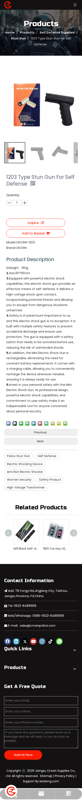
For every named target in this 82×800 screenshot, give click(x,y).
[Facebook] (7, 641)
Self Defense (47, 456)
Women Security (19, 480)
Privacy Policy (65, 776)
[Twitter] (24, 641)
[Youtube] (33, 641)
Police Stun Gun (18, 456)
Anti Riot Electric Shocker (25, 472)
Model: (11, 242)
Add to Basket (33, 233)
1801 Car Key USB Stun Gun (55, 548)
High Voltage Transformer (26, 487)
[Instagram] (42, 641)
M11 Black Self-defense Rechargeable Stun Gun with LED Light (26, 548)
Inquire (33, 222)
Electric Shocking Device (25, 464)
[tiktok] (50, 641)
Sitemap (46, 776)
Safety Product (50, 480)
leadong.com (49, 781)
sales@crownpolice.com (38, 625)
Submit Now (23, 755)
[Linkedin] (16, 641)
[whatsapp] (59, 641)
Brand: (10, 248)
